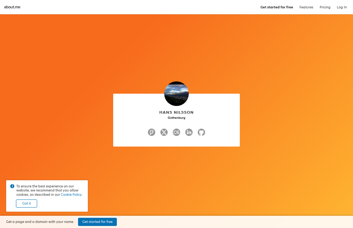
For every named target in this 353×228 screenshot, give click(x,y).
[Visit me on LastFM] (176, 134)
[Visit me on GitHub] (201, 134)
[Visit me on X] (164, 134)
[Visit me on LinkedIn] (189, 134)
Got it (26, 203)
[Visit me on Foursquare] (151, 134)
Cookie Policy (71, 194)
